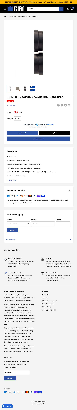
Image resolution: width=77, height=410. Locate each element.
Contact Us (45, 295)
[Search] (61, 9)
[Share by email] (69, 105)
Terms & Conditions (48, 304)
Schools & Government (49, 301)
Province (34, 219)
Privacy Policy (46, 307)
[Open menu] (5, 9)
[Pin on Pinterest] (62, 105)
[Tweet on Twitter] (65, 105)
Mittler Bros (11, 105)
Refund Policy (10, 239)
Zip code (59, 219)
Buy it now (54, 133)
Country (9, 219)
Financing (45, 298)
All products (12, 16)
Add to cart (22, 133)
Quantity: (10, 118)
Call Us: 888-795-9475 (49, 310)
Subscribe (10, 378)
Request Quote (38, 139)
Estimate (12, 230)
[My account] (68, 9)
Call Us (8, 406)
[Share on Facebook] (58, 105)
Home (5, 16)
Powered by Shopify (38, 404)
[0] (72, 9)
